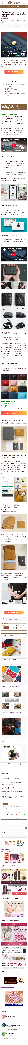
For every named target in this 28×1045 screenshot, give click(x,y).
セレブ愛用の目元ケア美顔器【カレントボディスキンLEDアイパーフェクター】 (13, 788)
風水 (3, 22)
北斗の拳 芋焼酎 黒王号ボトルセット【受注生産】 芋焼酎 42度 (13, 792)
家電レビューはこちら (6, 851)
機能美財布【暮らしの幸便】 (9, 660)
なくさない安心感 (9, 88)
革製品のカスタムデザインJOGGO (10, 686)
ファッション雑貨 (13, 20)
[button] (3, 815)
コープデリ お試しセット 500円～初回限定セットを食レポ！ (13, 779)
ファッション (5, 18)
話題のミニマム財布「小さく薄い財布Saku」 (13, 712)
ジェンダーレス (5, 20)
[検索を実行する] (26, 828)
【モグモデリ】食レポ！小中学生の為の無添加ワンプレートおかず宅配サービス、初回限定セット (13, 797)
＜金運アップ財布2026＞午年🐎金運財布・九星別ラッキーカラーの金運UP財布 (18, 627)
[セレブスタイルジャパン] (14, 2)
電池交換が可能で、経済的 (11, 89)
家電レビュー (19, 20)
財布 (24, 20)
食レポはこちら (4, 848)
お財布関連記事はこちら (13, 619)
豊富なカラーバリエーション (11, 91)
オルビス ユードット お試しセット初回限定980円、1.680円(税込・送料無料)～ (13, 783)
